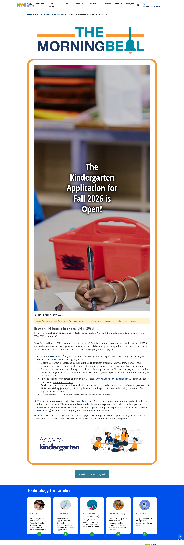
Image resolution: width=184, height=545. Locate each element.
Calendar (107, 4)
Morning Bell (59, 14)
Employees (129, 4)
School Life (79, 4)
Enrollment (40, 4)
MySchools (57, 356)
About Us (39, 14)
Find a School (51, 5)
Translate (156, 6)
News (48, 14)
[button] (180, 536)
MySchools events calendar (116, 378)
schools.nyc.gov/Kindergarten (79, 401)
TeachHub (118, 4)
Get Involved (94, 4)
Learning (66, 4)
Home (29, 14)
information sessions (63, 381)
